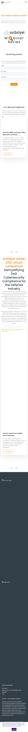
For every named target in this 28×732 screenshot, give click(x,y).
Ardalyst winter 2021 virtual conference (14, 262)
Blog (3, 694)
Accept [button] (14, 729)
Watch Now (8, 154)
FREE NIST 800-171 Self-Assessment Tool (11, 690)
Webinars (4, 692)
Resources (4, 688)
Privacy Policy (18, 726)
